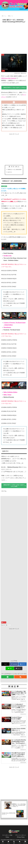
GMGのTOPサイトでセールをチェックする (14, 87)
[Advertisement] (14, 38)
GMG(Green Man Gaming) (8, 78)
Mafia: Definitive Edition (10, 392)
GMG (4, 625)
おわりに (10, 172)
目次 (13, 166)
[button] (18, 668)
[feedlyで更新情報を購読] (7, 676)
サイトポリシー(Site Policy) (7, 836)
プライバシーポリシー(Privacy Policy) (20, 836)
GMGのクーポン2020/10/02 (14, 169)
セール (4, 622)
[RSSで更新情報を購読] (20, 676)
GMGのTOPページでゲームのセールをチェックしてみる (14, 485)
